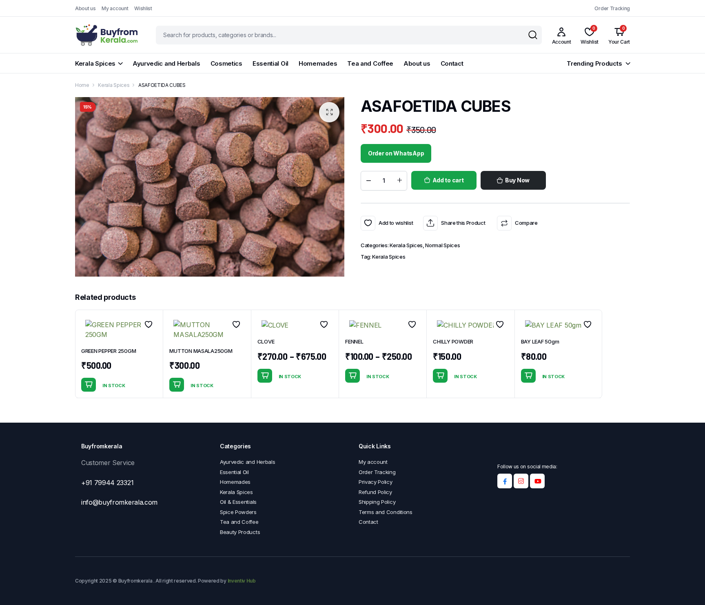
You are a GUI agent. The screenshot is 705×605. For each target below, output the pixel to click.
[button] (329, 112)
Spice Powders (238, 512)
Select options (264, 376)
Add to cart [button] (88, 385)
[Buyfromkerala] (107, 35)
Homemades (318, 63)
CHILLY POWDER (453, 341)
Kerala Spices (95, 63)
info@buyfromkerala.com (119, 502)
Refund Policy (375, 492)
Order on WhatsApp (396, 153)
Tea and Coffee (370, 63)
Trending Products (594, 63)
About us (85, 8)
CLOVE (266, 341)
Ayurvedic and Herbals (166, 63)
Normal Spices (442, 245)
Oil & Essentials (238, 502)
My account (115, 8)
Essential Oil (270, 63)
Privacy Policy (375, 482)
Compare (526, 222)
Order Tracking (612, 8)
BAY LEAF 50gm (540, 341)
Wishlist (143, 8)
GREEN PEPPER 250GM (108, 351)
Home (82, 85)
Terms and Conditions (385, 512)
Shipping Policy (377, 502)
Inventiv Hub (242, 581)
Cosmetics (226, 63)
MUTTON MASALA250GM (200, 351)
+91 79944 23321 (107, 483)
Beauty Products (240, 532)
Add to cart (448, 180)
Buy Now (517, 180)
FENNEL (354, 341)
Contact (452, 63)
